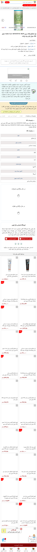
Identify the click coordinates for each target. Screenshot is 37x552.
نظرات (21, 116)
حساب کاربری (4, 550)
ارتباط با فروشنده (18, 545)
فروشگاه (18, 550)
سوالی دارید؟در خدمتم (32, 540)
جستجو (7, 2)
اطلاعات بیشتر (29, 55)
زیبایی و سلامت (25, 8)
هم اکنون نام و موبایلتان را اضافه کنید (11, 112)
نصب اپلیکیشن (5, 5)
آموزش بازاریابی (12, 239)
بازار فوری (33, 8)
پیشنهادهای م (32, 5)
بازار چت (11, 550)
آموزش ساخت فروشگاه (26, 239)
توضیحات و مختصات (31, 116)
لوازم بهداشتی (15, 8)
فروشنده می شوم (12, 116)
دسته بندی (33, 550)
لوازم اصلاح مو (6, 8)
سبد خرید (26, 550)
